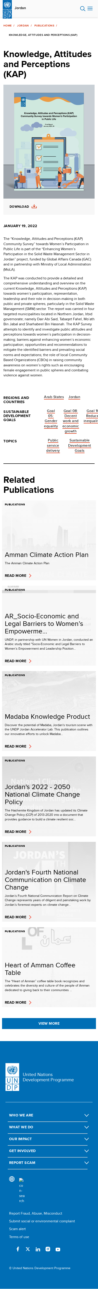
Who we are (21, 1115)
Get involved (22, 1150)
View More (49, 1023)
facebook (17, 1249)
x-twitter (28, 1249)
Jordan (20, 8)
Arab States (54, 396)
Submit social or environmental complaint (42, 1221)
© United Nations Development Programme (39, 1268)
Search (83, 9)
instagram (48, 1249)
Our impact (20, 1139)
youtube (58, 1249)
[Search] (22, 1191)
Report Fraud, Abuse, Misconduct (35, 1213)
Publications (44, 25)
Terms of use (19, 1236)
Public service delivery (53, 445)
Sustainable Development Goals (79, 445)
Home (7, 25)
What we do (21, 1127)
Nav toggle (90, 8)
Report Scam (22, 1162)
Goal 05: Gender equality (51, 418)
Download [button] (19, 207)
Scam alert (17, 1228)
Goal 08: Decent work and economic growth (70, 421)
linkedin (38, 1249)
